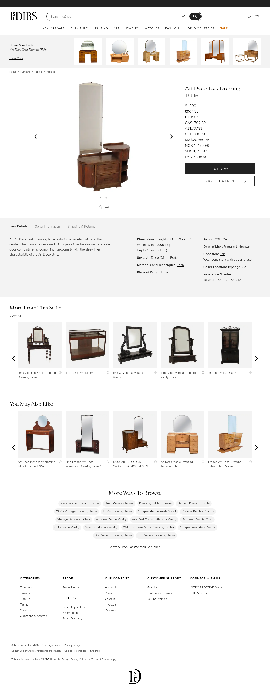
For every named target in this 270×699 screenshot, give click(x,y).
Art (117, 28)
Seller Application (74, 607)
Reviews (110, 610)
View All (15, 315)
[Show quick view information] (59, 372)
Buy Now (220, 168)
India (164, 272)
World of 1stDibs (200, 28)
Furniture (79, 28)
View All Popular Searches (135, 546)
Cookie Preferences (75, 650)
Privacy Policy (72, 645)
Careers (110, 599)
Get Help (153, 587)
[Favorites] (249, 16)
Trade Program (72, 587)
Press (108, 593)
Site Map (95, 650)
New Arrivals (53, 28)
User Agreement (51, 645)
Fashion (172, 28)
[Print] (107, 207)
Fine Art (25, 599)
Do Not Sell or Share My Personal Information (36, 650)
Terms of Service (100, 659)
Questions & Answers (33, 616)
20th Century (224, 239)
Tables (38, 71)
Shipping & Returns (81, 226)
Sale (224, 28)
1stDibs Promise (157, 599)
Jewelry (132, 28)
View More (16, 58)
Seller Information (47, 226)
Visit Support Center (160, 593)
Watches (152, 28)
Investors (110, 604)
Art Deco (152, 257)
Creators (25, 610)
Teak (180, 265)
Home (12, 71)
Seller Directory (72, 618)
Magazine (208, 587)
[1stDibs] (23, 16)
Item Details (18, 226)
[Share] (100, 207)
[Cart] (257, 16)
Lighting (100, 28)
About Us (111, 587)
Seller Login (70, 613)
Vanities (50, 71)
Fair (222, 254)
